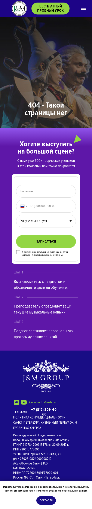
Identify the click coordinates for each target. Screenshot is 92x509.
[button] (50, 8)
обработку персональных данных (48, 255)
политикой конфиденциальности (52, 252)
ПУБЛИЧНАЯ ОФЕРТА (27, 428)
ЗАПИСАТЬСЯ (46, 241)
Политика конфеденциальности (39, 417)
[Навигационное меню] (83, 8)
